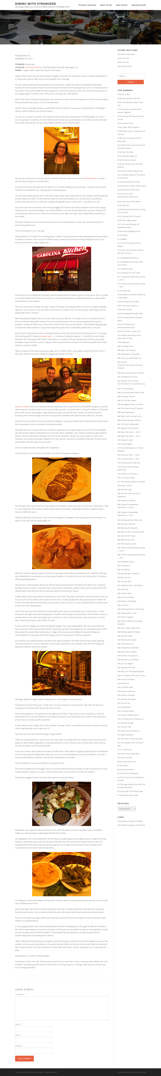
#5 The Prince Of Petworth (128, 773)
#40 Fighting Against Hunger (129, 632)
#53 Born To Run (124, 577)
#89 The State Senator (126, 396)
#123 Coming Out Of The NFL (129, 216)
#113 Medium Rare (125, 269)
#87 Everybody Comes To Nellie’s (130, 404)
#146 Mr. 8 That (124, 94)
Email (18, 1035)
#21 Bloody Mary (124, 707)
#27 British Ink (123, 683)
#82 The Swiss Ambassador (128, 424)
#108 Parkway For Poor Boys (128, 301)
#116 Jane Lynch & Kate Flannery (130, 250)
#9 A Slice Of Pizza (125, 757)
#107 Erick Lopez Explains (128, 305)
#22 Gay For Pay (124, 703)
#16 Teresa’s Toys (124, 727)
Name (18, 1024)
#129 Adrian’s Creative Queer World (132, 186)
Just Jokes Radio (45, 336)
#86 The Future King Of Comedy (130, 408)
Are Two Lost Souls (125, 253)
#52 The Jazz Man (124, 581)
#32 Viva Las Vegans (125, 663)
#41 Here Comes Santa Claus (129, 628)
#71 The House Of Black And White (131, 482)
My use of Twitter (22, 406)
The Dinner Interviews (87, 5)
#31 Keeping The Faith (126, 667)
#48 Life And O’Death (126, 597)
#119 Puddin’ (123, 235)
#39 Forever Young (125, 636)
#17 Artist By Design (125, 723)
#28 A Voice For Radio (126, 679)
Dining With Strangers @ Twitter (130, 821)
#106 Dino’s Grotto (125, 309)
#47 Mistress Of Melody (127, 601)
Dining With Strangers (35, 3)
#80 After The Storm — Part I (129, 436)
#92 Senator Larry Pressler (128, 381)
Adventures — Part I (125, 515)
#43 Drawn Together (126, 617)
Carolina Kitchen (91, 178)
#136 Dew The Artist (125, 152)
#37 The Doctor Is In (125, 644)
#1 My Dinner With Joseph (128, 795)
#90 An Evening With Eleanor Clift (131, 392)
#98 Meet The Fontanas (127, 350)
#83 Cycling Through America (129, 420)
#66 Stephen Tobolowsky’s (128, 504)
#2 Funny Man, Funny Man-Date (130, 791)
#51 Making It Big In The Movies (130, 585)
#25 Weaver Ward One (126, 691)
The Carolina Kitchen (33, 67)
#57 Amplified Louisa (126, 561)
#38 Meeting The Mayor (127, 640)
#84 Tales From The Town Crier (130, 416)
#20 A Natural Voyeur (126, 711)
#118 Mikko (122, 239)
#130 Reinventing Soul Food (128, 182)
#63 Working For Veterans (128, 528)
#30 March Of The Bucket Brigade (131, 671)
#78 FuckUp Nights (125, 444)
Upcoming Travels (139, 5)
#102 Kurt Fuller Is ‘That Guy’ (129, 331)
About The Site (106, 5)
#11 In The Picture (125, 750)
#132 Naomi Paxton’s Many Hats (130, 171)
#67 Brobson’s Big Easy (127, 500)
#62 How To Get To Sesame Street (131, 532)
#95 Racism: (122, 362)
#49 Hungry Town (124, 593)
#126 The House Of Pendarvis (129, 201)
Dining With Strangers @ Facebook (131, 825)
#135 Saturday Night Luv (127, 156)
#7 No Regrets (123, 765)
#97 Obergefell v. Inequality (128, 354)
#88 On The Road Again (127, 400)
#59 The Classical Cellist (127, 544)
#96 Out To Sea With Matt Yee (129, 358)
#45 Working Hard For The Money (131, 609)
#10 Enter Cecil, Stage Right (128, 754)
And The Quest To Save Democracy (131, 384)
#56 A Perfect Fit (124, 566)
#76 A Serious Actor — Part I (129, 459)
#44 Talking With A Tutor (127, 613)
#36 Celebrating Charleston (128, 648)
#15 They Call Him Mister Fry (129, 731)
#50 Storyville (123, 589)
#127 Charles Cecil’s (125, 194)
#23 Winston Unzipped (127, 699)
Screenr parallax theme (126, 1072)
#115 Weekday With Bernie (128, 258)
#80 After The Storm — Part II (129, 432)
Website (19, 1046)
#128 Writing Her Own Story (129, 190)
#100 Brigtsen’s (124, 342)
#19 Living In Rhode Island (128, 715)
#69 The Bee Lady (124, 489)
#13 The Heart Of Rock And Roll (130, 739)
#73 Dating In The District (128, 474)
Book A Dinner (122, 5)
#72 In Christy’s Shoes (126, 478)
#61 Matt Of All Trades (126, 536)
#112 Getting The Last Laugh (129, 273)
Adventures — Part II (126, 507)
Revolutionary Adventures (128, 197)
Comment (20, 994)
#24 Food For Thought (126, 695)
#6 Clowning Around (126, 769)
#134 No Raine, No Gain (127, 160)
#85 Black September (126, 412)
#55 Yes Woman (124, 569)
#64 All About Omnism (126, 524)
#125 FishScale (123, 205)
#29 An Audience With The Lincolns (131, 675)
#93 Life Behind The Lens (127, 377)
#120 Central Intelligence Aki (129, 231)
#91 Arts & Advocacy (126, 388)
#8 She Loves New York (127, 761)
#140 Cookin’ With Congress (128, 127)
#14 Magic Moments (126, 735)
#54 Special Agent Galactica (128, 573)
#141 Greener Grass (125, 123)
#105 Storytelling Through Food (130, 313)
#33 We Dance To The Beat (128, 660)
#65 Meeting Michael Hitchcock (130, 520)
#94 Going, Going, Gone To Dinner (131, 373)
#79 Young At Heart (125, 440)
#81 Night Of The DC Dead (128, 428)
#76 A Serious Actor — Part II (129, 455)
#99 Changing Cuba (125, 346)
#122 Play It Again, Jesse (127, 220)
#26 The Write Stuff (125, 687)
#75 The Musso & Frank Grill (129, 463)
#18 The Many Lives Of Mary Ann (131, 719)
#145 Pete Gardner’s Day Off (129, 98)
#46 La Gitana (123, 605)
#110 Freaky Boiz (124, 291)
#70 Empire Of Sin (125, 485)
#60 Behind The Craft (126, 540)
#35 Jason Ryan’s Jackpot (127, 652)
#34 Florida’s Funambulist (128, 656)
